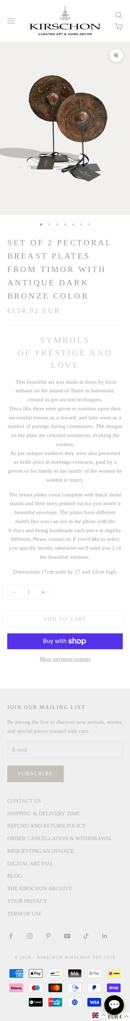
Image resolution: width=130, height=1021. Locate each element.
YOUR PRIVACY (27, 901)
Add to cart (65, 619)
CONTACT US (24, 801)
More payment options (65, 659)
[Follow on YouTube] (67, 936)
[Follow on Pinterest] (48, 936)
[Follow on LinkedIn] (104, 936)
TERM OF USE (24, 914)
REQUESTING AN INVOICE (40, 851)
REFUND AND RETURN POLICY (46, 826)
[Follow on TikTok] (86, 936)
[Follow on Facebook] (10, 936)
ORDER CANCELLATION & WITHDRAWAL (59, 838)
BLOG (14, 876)
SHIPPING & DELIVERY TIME (43, 813)
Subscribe (35, 773)
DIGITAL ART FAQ (29, 863)
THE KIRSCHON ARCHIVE (39, 888)
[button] (99, 1015)
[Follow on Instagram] (29, 936)
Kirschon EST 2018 (90, 957)
